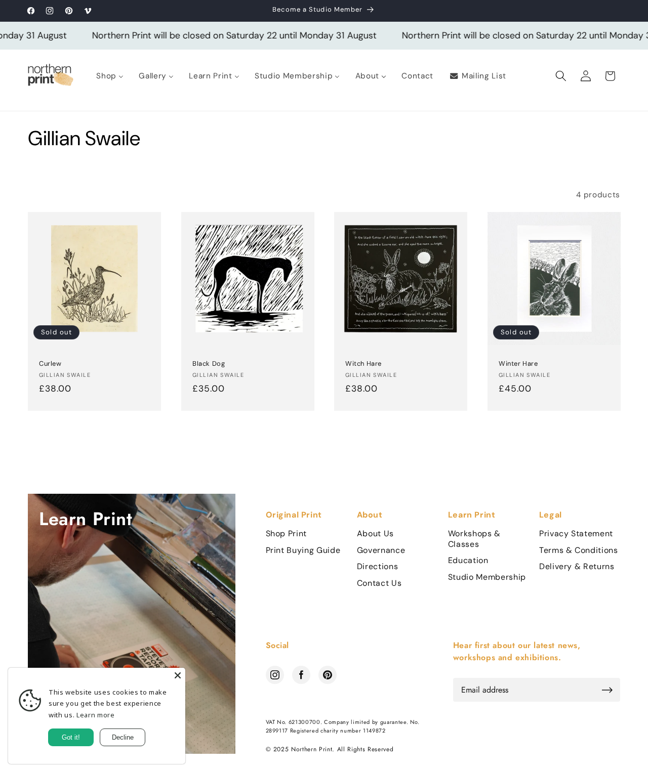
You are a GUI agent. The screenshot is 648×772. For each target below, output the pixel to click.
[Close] (178, 675)
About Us (375, 534)
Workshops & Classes (474, 539)
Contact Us (379, 583)
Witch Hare (363, 364)
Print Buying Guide (303, 550)
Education (468, 560)
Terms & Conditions (578, 550)
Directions (377, 567)
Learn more (95, 714)
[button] (561, 76)
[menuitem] (110, 76)
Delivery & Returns (577, 567)
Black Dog (208, 364)
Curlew (50, 364)
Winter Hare (518, 364)
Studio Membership (487, 577)
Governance (381, 550)
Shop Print (286, 534)
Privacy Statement (576, 534)
